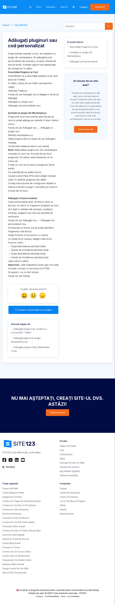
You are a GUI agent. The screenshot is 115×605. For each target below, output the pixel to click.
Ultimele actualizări (69, 475)
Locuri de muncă (72, 501)
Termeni (39, 596)
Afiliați (62, 505)
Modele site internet (69, 467)
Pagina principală (68, 446)
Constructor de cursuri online (16, 551)
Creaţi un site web (85, 129)
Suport (64, 7)
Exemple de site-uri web (72, 462)
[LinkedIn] (16, 460)
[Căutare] (109, 26)
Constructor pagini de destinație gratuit (21, 501)
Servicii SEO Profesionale (14, 572)
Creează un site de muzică (15, 518)
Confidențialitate (52, 596)
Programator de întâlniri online (16, 560)
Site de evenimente (11, 513)
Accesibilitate (73, 596)
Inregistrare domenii (12, 497)
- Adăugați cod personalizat (82, 61)
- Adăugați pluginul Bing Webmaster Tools (30, 349)
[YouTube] (23, 460)
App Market (20, 25)
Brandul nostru (67, 513)
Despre (63, 488)
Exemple (50, 7)
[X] (10, 460)
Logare (84, 7)
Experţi (63, 509)
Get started (100, 7)
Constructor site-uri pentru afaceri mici (21, 530)
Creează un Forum (11, 547)
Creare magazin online (13, 492)
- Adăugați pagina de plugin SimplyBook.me (26, 340)
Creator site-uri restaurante (16, 555)
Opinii (62, 458)
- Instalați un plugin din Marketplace (79, 54)
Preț (39, 7)
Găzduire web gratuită (13, 564)
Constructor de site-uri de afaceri (19, 505)
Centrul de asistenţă (70, 492)
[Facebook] (4, 460)
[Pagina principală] (30, 7)
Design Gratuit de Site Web (15, 568)
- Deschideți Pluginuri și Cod (82, 46)
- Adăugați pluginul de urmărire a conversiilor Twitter (29, 331)
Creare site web (10, 488)
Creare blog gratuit (11, 543)
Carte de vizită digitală (13, 534)
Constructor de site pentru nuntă (18, 522)
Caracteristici (66, 454)
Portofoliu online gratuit (13, 526)
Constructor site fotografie (15, 509)
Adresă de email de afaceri (15, 539)
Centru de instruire (69, 497)
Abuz (63, 596)
